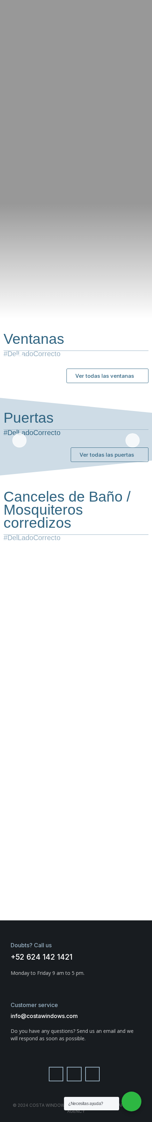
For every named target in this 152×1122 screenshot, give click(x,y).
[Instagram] (74, 1074)
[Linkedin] (92, 1074)
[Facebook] (56, 1074)
